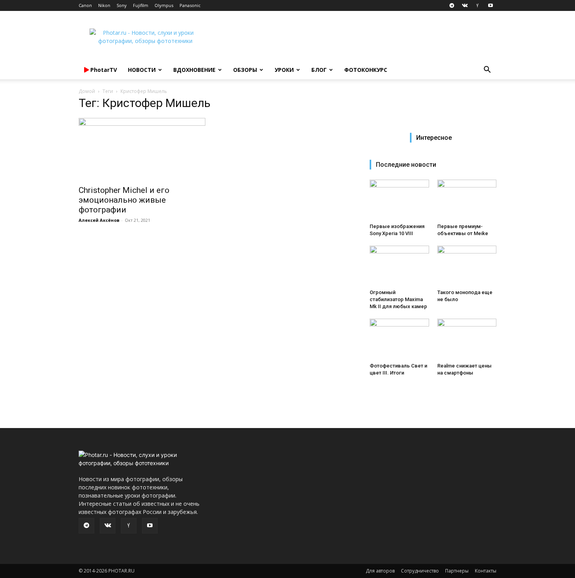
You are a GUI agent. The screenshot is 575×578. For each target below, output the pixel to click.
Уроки (284, 69)
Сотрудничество (420, 570)
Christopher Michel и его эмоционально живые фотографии (124, 200)
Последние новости (406, 164)
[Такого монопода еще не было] (467, 266)
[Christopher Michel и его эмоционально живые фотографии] (142, 149)
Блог (319, 69)
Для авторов (380, 570)
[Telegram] (452, 5)
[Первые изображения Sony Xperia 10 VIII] (399, 200)
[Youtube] (490, 5)
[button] (487, 70)
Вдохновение (194, 69)
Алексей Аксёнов (99, 220)
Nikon (104, 5)
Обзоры (245, 69)
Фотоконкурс (365, 69)
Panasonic (190, 5)
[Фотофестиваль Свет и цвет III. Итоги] (399, 339)
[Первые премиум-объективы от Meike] (467, 200)
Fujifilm (140, 5)
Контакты (485, 570)
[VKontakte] (465, 5)
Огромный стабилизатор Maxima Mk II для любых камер (398, 299)
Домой (87, 91)
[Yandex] (477, 5)
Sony (122, 5)
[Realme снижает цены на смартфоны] (467, 339)
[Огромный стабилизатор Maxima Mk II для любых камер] (399, 266)
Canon (85, 5)
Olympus (164, 5)
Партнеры (457, 570)
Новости (142, 69)
